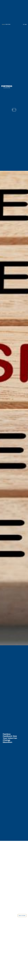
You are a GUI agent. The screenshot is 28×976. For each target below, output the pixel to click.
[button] (14, 109)
